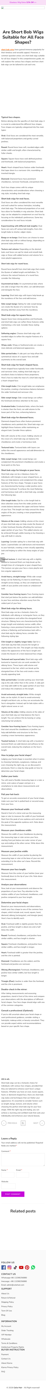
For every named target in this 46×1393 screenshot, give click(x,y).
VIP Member (6, 1334)
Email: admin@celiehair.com (12, 1285)
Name (4, 1170)
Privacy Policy (7, 1306)
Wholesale (5, 1339)
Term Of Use (6, 1310)
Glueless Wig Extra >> (23, 2)
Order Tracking (7, 1330)
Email (19, 1170)
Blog (3, 1315)
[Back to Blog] (23, 1123)
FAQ (3, 1371)
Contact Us (5, 1358)
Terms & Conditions (9, 1343)
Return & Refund (8, 1297)
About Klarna (6, 1363)
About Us (5, 1293)
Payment (5, 1354)
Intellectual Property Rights (12, 1347)
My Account (6, 1326)
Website (4, 1181)
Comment (6, 1151)
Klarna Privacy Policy (9, 1367)
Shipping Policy (7, 1302)
